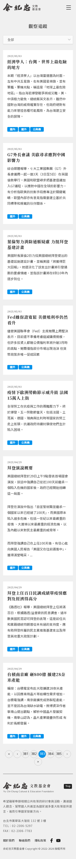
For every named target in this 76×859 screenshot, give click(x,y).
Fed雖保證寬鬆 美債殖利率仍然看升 (37, 320)
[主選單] (69, 7)
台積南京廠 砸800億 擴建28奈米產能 (36, 677)
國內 (12, 129)
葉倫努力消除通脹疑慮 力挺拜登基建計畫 (37, 244)
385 (59, 753)
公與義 (37, 129)
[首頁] (22, 6)
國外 (24, 129)
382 (34, 753)
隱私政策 (40, 840)
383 (42, 753)
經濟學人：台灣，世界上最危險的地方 (37, 64)
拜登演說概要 (20, 468)
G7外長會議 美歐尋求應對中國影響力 (36, 157)
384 (50, 753)
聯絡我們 (24, 840)
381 (25, 753)
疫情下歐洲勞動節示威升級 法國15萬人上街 (37, 395)
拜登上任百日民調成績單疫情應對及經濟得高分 (37, 596)
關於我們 (8, 840)
